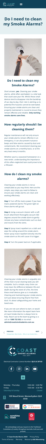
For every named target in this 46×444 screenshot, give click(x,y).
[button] (21, 4)
